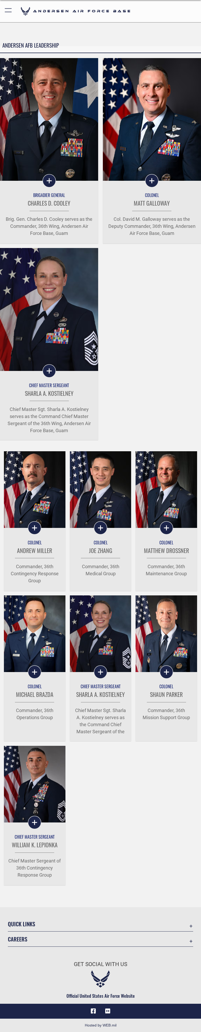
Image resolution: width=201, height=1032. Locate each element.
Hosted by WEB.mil (100, 1025)
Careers (17, 939)
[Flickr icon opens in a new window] (108, 1011)
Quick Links (21, 924)
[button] (8, 11)
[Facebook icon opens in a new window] (93, 1011)
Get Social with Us (100, 964)
